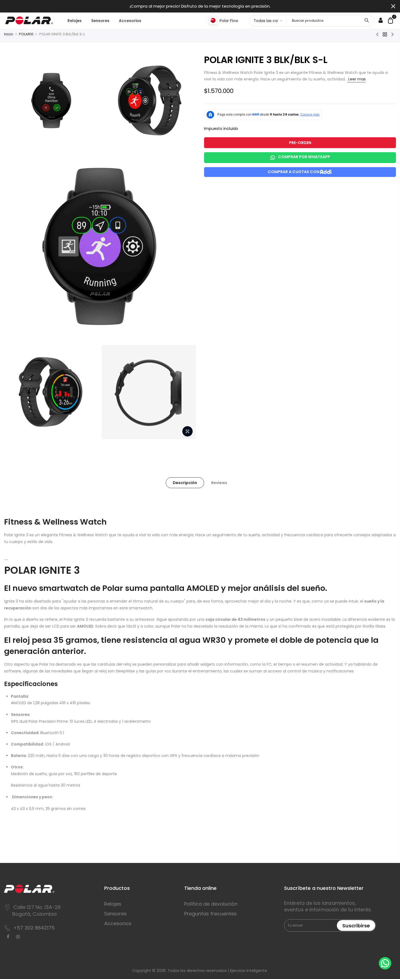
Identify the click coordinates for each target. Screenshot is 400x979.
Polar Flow (229, 20)
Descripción (185, 482)
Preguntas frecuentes (210, 913)
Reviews (219, 482)
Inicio (8, 34)
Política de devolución (211, 903)
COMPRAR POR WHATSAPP (304, 157)
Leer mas (356, 79)
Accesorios (130, 20)
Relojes (74, 20)
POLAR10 (26, 34)
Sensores (100, 20)
